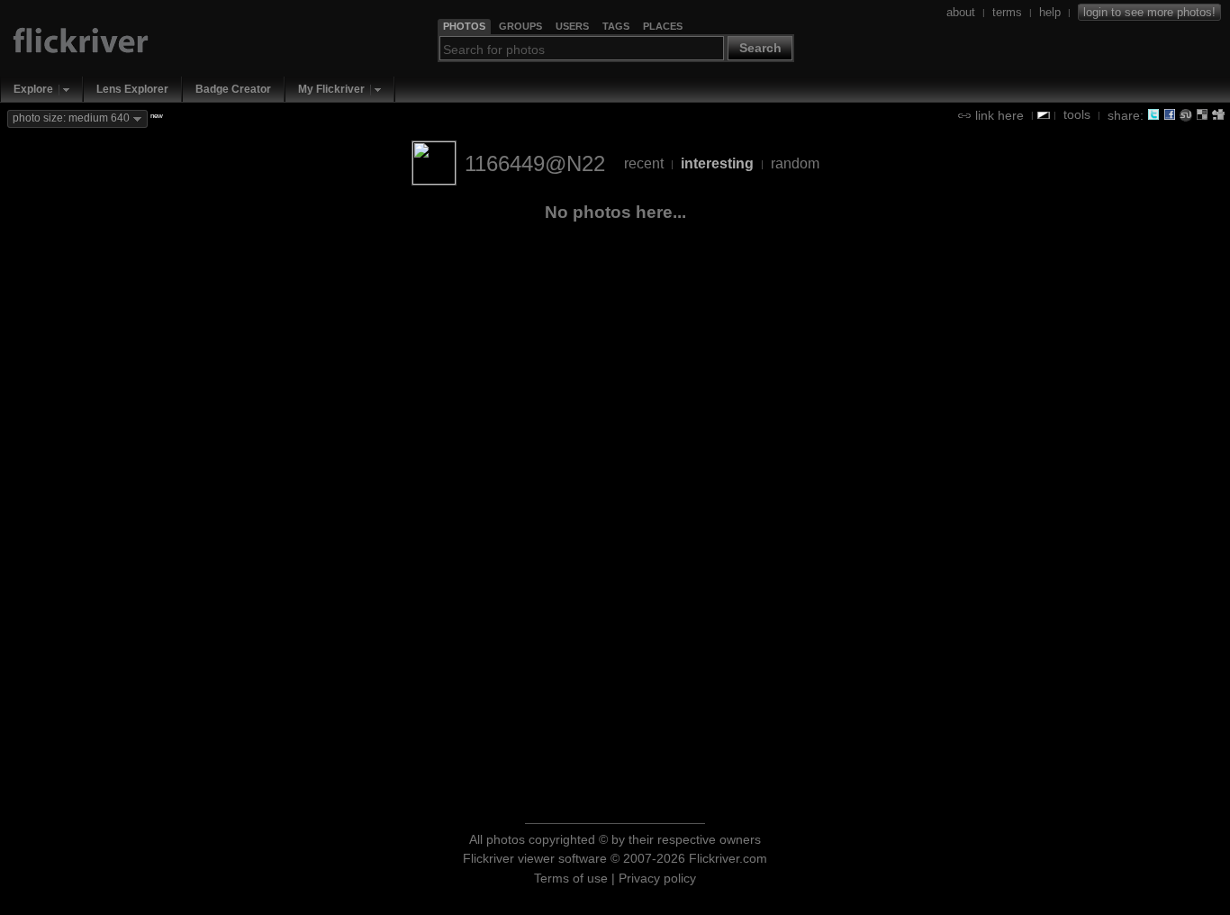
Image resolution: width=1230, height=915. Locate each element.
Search (760, 48)
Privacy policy (657, 878)
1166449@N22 (535, 163)
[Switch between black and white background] (1043, 115)
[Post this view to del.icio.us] (1202, 114)
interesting (717, 163)
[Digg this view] (1218, 114)
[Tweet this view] (1153, 114)
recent (644, 163)
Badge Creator (233, 89)
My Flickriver (331, 89)
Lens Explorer (132, 89)
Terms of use (571, 878)
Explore (33, 89)
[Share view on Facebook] (1169, 114)
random (795, 163)
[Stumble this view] (1186, 114)
